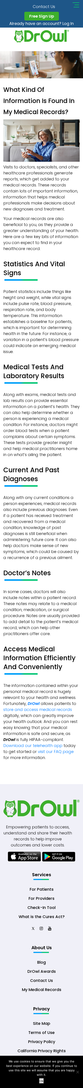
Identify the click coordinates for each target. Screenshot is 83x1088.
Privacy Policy (41, 1041)
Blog (41, 962)
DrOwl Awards (41, 971)
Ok (41, 1081)
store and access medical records (37, 709)
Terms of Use (41, 1032)
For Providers (41, 898)
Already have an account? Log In (41, 23)
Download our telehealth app (32, 745)
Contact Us (44, 6)
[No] (77, 1072)
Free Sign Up (41, 16)
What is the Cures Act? (42, 916)
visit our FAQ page (56, 751)
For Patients (42, 889)
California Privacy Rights (41, 1051)
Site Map (41, 1023)
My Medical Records (41, 989)
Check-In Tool (41, 907)
